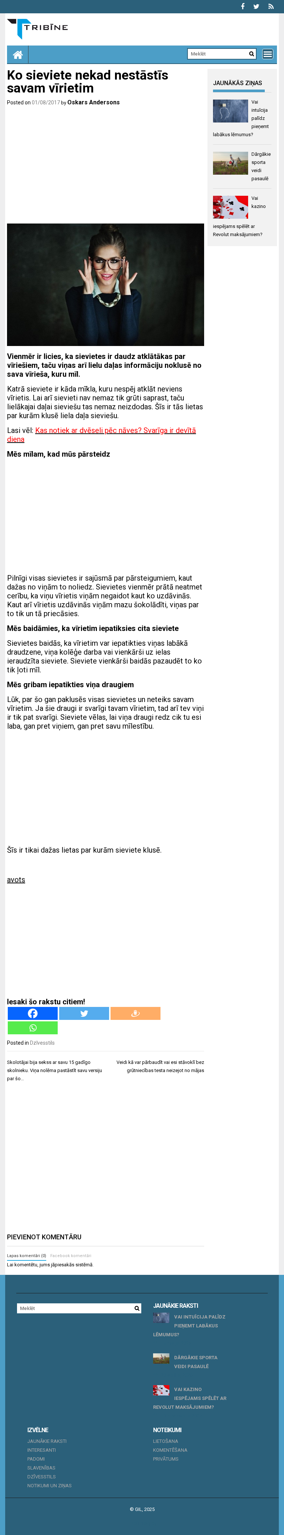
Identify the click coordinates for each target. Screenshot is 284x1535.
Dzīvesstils (42, 1043)
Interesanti (41, 1450)
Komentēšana (170, 1450)
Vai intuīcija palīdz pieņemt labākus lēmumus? (189, 1325)
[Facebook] (33, 1013)
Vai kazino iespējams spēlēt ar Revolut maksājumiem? (189, 1398)
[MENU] (267, 54)
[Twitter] (84, 1013)
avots (16, 879)
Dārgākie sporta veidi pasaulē (195, 1362)
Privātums (166, 1459)
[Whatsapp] (33, 1027)
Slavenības (41, 1468)
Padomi (36, 1459)
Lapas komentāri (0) (26, 1255)
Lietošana (165, 1441)
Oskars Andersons (93, 102)
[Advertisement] (105, 166)
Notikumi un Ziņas (49, 1485)
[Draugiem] (135, 1013)
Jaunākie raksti (47, 1441)
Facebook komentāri (70, 1255)
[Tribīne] (17, 54)
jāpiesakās (62, 1264)
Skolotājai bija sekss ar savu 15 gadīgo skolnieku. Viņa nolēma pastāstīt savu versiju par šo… (54, 1070)
